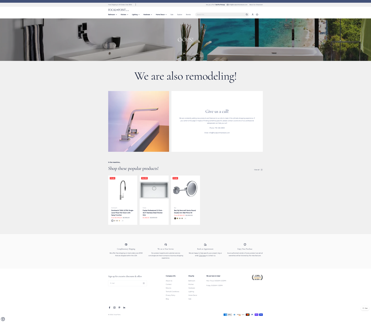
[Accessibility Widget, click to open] (3, 319)
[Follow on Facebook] (109, 307)
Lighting (135, 14)
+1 (185, 218)
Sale (171, 14)
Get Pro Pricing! (220, 5)
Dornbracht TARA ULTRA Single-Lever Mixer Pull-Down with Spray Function (122, 212)
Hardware (146, 14)
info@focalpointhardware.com (238, 5)
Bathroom (111, 14)
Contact (168, 284)
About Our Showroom (256, 5)
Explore (179, 14)
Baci (175, 208)
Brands (188, 14)
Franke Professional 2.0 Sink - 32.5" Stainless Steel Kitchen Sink (153, 212)
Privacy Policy (170, 295)
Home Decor (160, 14)
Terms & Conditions (172, 291)
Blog (167, 299)
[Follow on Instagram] (114, 307)
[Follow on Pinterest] (119, 307)
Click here (202, 255)
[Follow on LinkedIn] (124, 307)
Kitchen (123, 14)
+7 (122, 220)
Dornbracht (114, 208)
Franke (144, 208)
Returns (168, 288)
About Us (169, 281)
